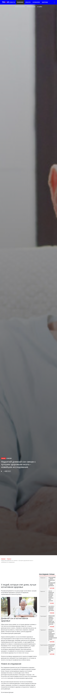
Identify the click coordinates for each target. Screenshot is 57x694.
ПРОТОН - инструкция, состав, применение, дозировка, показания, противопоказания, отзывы (51, 634)
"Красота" (42, 591)
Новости (12, 2)
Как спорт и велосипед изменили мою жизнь (51, 608)
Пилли (5, 2)
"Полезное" (43, 606)
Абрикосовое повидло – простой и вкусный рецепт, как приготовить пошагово (51, 620)
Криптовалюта (20, 6)
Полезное (20, 2)
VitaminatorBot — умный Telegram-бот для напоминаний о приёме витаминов (51, 581)
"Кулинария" (43, 616)
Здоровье (45, 2)
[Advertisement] (19, 573)
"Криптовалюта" (43, 645)
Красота (28, 2)
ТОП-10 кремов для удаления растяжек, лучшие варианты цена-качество (51, 595)
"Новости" (42, 577)
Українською (31, 6)
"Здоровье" (43, 630)
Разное (3, 458)
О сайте (39, 6)
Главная (3, 559)
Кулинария (36, 2)
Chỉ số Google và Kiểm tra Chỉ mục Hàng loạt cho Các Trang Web (51, 648)
